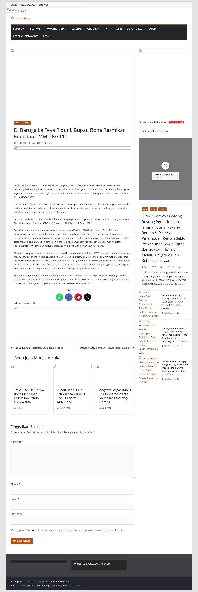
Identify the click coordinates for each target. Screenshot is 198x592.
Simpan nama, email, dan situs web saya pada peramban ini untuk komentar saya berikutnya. (69, 530)
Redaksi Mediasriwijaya (41, 143)
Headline (152, 28)
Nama (15, 484)
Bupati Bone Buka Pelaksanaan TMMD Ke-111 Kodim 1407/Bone (71, 396)
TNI (106, 28)
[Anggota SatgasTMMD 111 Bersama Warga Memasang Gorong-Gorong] (115, 367)
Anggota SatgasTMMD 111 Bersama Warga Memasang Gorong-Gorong (115, 396)
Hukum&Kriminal (55, 28)
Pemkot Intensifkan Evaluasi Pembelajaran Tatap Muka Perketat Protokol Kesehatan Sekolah (173, 302)
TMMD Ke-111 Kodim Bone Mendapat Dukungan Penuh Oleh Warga (29, 396)
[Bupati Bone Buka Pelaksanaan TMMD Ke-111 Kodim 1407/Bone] (73, 367)
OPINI (119, 28)
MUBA (145, 209)
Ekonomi (35, 28)
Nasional (76, 28)
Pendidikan (93, 28)
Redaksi (47, 36)
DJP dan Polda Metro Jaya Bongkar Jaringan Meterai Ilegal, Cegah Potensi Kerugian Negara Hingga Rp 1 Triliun (174, 368)
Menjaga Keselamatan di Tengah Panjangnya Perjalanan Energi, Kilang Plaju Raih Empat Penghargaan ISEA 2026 (174, 335)
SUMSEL (17, 28)
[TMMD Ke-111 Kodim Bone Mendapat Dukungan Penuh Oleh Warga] (30, 367)
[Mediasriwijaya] (16, 10)
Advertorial (134, 28)
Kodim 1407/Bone (22, 123)
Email (15, 499)
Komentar (18, 441)
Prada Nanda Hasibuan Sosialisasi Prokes (39, 348)
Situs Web (16, 514)
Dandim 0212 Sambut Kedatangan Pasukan (105, 348)
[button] (23, 29)
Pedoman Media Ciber (25, 36)
